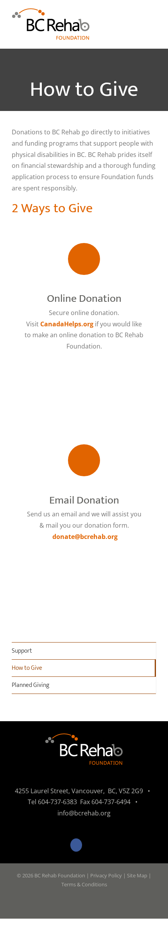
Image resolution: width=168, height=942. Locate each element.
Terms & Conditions (84, 884)
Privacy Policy (106, 875)
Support (22, 651)
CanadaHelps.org (66, 324)
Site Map (137, 875)
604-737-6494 (110, 802)
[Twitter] (92, 845)
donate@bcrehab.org (85, 536)
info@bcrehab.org (84, 813)
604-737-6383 (57, 802)
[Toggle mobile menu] (153, 23)
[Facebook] (76, 845)
